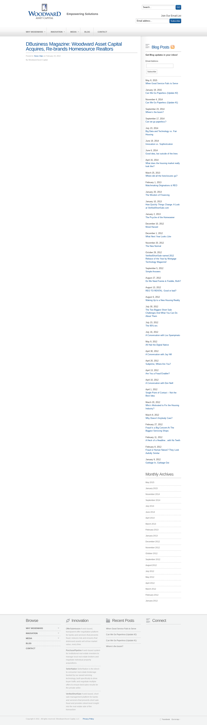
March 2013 (151, 524)
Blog (87, 32)
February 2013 (152, 530)
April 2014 (150, 518)
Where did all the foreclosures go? (161, 176)
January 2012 (152, 601)
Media (71, 32)
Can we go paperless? (156, 121)
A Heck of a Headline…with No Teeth (163, 440)
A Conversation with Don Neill (159, 383)
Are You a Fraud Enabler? (158, 373)
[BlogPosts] (163, 47)
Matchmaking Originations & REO (161, 185)
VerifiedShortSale (73, 694)
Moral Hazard (152, 227)
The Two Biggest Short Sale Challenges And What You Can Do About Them (161, 313)
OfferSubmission (73, 629)
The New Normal (153, 246)
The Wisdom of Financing (157, 195)
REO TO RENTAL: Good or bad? (161, 290)
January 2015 (152, 488)
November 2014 (153, 494)
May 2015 (150, 482)
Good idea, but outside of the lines (162, 153)
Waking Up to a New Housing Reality (163, 300)
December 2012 (153, 541)
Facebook (166, 719)
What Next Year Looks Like (158, 236)
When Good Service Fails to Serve (162, 83)
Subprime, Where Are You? (158, 364)
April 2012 (150, 583)
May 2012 (150, 577)
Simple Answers (153, 271)
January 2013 (152, 536)
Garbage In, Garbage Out (157, 462)
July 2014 (150, 506)
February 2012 (152, 595)
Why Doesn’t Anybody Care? (159, 418)
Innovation (55, 32)
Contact (102, 32)
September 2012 (153, 559)
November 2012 (153, 547)
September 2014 (153, 500)
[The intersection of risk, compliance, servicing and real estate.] (70, 11)
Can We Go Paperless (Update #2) (162, 93)
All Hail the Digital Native (157, 345)
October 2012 (152, 553)
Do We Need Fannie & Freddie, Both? (163, 281)
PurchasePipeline (74, 650)
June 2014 (150, 512)
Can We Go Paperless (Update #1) (162, 102)
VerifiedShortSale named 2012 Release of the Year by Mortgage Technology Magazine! (161, 258)
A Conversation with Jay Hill (159, 354)
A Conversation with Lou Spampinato (163, 335)
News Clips (38, 56)
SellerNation (71, 669)
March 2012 (151, 589)
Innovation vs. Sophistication (159, 144)
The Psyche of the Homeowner (160, 217)
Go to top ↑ (176, 719)
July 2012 (150, 571)
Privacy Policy (88, 719)
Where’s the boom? (155, 112)
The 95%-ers (152, 325)
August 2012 (151, 565)
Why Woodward (34, 32)
